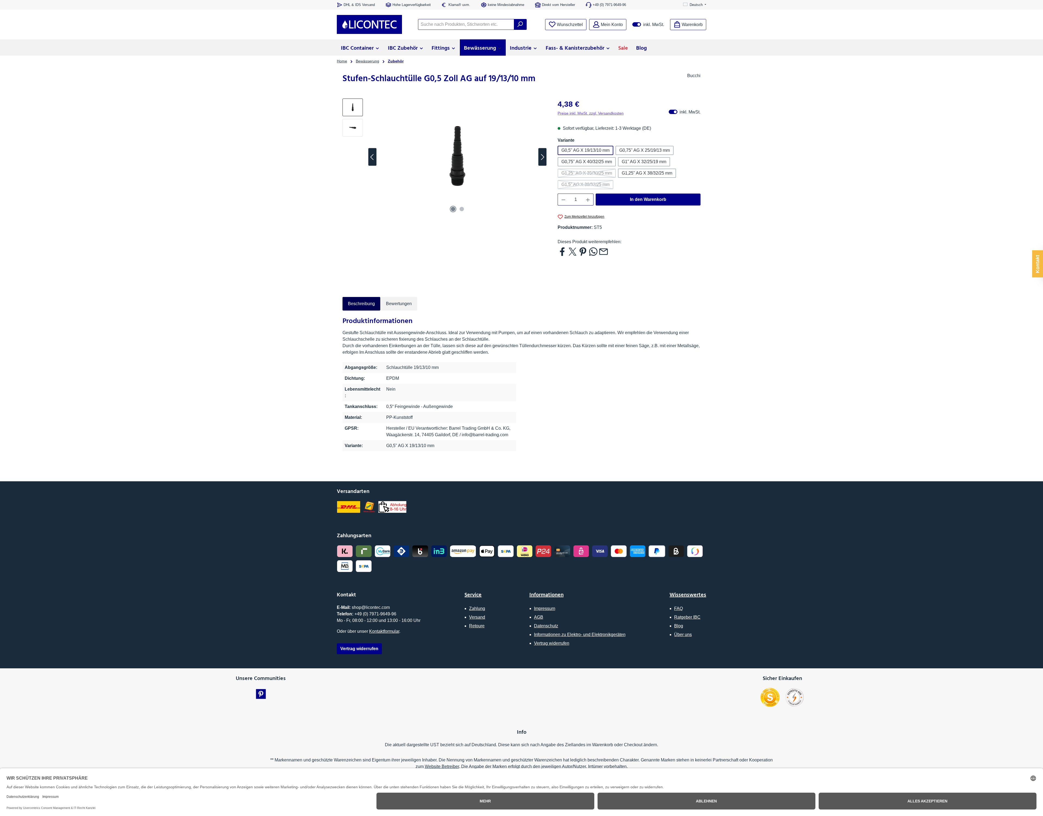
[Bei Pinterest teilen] (583, 251)
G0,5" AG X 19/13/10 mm (585, 150)
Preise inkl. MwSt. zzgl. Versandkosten (591, 113)
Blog (678, 626)
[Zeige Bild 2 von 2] (462, 209)
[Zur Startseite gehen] (369, 24)
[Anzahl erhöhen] (588, 199)
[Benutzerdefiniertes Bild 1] (770, 697)
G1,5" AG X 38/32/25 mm (587, 185)
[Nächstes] (542, 157)
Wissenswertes (688, 594)
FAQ (678, 608)
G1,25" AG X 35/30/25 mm (588, 174)
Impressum (544, 608)
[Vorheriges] (372, 157)
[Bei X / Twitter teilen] (572, 251)
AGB (538, 617)
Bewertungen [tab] (399, 303)
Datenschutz (546, 626)
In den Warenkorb (648, 199)
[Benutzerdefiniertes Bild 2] (794, 697)
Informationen (546, 594)
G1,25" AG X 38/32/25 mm (647, 173)
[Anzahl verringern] (563, 199)
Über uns (683, 634)
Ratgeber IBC (687, 617)
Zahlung (477, 608)
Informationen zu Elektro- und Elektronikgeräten (580, 634)
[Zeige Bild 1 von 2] (453, 209)
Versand (477, 617)
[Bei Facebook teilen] (562, 251)
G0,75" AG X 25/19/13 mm (644, 150)
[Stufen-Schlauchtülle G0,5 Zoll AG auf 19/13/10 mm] (457, 157)
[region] (444, 157)
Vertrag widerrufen (551, 643)
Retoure (477, 626)
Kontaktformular (384, 631)
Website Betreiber (442, 766)
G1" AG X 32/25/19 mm (644, 161)
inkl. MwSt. (648, 24)
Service (473, 594)
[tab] (361, 304)
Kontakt (1037, 264)
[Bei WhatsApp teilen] (593, 251)
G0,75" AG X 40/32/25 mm (586, 161)
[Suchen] (520, 24)
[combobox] (466, 24)
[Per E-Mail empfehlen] (603, 251)
